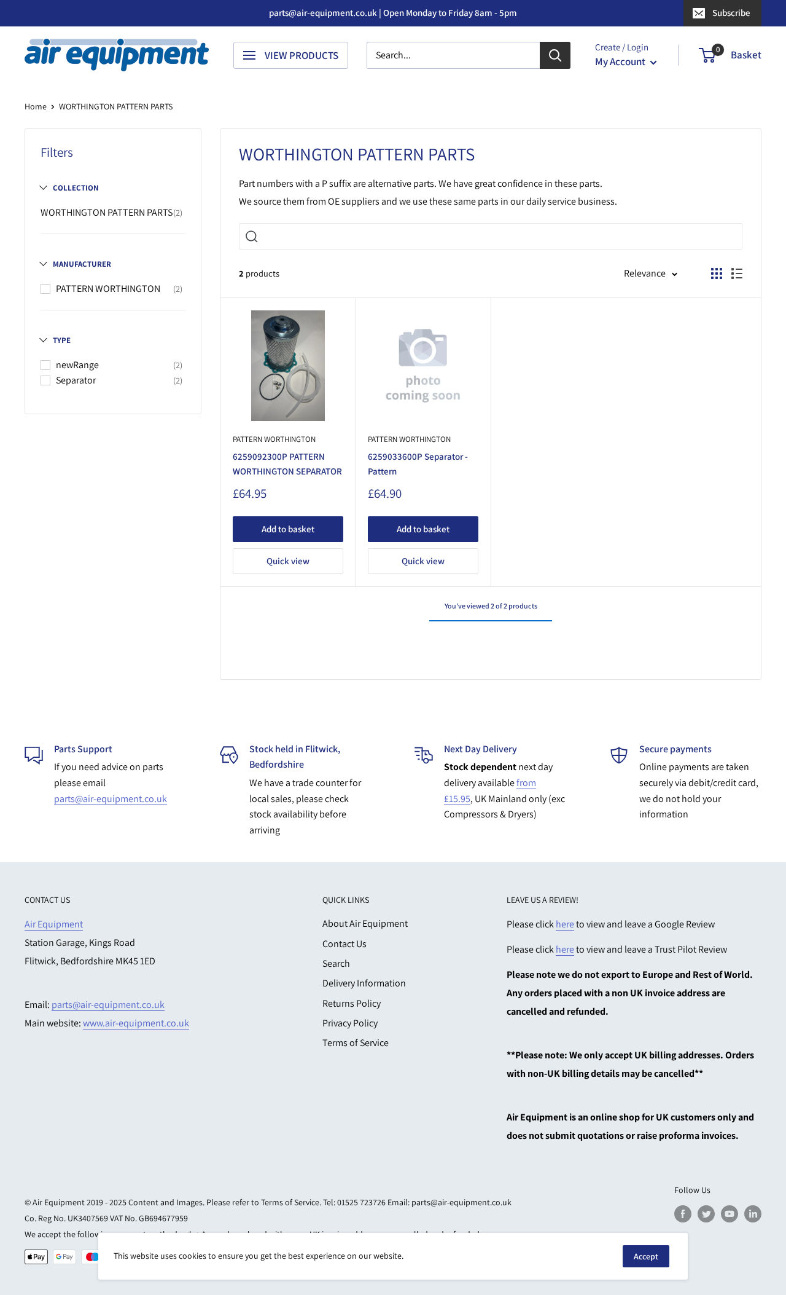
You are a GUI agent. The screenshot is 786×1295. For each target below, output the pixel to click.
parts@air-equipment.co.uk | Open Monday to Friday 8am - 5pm (393, 12)
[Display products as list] (736, 273)
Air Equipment (54, 924)
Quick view (288, 561)
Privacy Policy (350, 1023)
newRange (77, 364)
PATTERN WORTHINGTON (108, 288)
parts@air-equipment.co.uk (110, 798)
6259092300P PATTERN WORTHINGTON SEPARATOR (287, 463)
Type (62, 340)
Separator (76, 380)
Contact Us (344, 943)
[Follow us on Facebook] (682, 1213)
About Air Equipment (365, 923)
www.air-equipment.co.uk (136, 1023)
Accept (646, 1256)
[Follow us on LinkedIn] (752, 1213)
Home (36, 106)
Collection (76, 188)
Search (336, 963)
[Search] (555, 55)
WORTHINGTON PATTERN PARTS (107, 212)
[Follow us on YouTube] (729, 1213)
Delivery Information (364, 983)
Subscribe (731, 12)
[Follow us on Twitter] (706, 1213)
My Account (621, 61)
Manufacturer (82, 264)
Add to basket (288, 529)
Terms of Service (355, 1042)
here (565, 924)
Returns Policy (351, 1003)
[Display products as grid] (716, 273)
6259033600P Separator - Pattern (418, 463)
